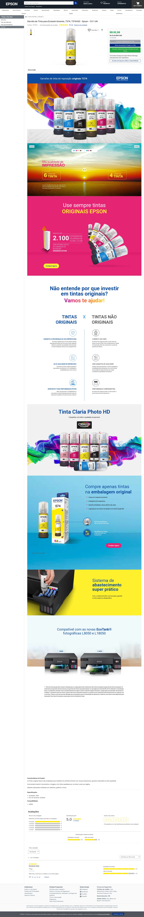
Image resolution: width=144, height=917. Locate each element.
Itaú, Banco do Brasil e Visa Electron (106, 899)
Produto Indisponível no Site (125, 41)
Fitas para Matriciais (6, 22)
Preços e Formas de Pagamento (60, 891)
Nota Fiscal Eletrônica (56, 901)
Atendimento (39, 6)
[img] (76, 3)
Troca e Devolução (55, 897)
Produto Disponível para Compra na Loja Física (125, 50)
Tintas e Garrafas (32, 16)
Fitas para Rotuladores (6, 24)
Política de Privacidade (31, 891)
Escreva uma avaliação (80, 25)
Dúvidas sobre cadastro (57, 889)
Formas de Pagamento (104, 887)
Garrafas (3, 27)
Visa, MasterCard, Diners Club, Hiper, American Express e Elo (107, 891)
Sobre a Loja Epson (30, 889)
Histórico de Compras (30, 6)
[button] (30, 31)
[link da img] (12, 4)
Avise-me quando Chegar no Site (125, 45)
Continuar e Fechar (118, 914)
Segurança (53, 899)
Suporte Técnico (29, 895)
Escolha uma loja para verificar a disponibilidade (125, 60)
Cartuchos (3, 19)
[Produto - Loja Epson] (25, 16)
